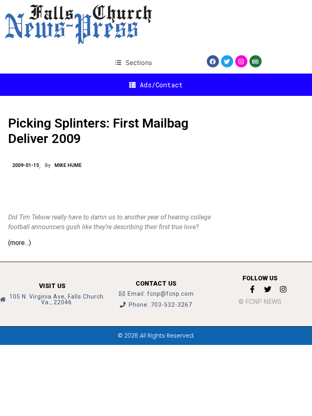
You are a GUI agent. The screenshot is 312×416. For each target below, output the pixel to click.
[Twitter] (227, 61)
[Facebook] (213, 61)
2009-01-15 (25, 165)
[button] (133, 62)
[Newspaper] (255, 61)
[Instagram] (241, 61)
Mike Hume (68, 165)
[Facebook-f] (252, 289)
